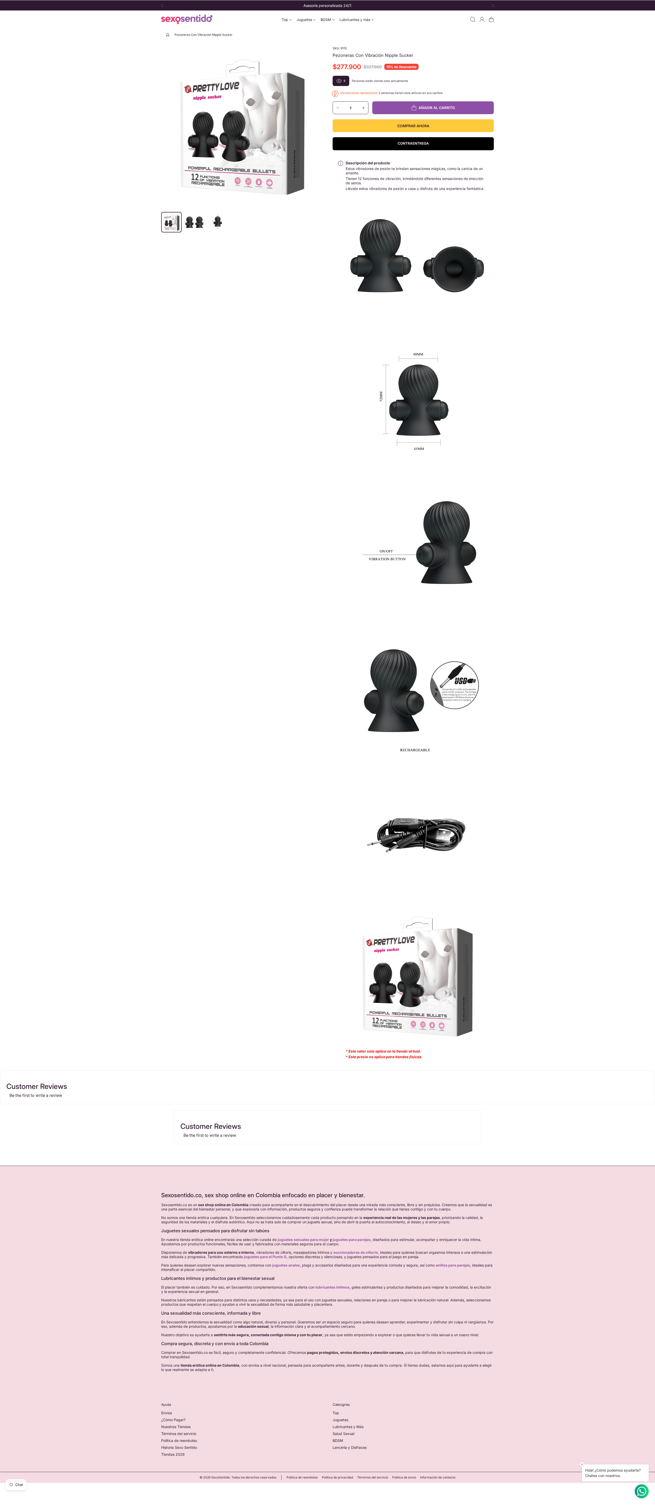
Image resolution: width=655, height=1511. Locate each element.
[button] (163, 5)
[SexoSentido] (186, 19)
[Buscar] (472, 19)
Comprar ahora (413, 126)
